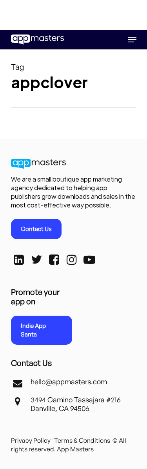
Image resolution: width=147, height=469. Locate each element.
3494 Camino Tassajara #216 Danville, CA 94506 (76, 404)
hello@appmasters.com (69, 381)
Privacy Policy (31, 440)
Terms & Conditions (82, 440)
